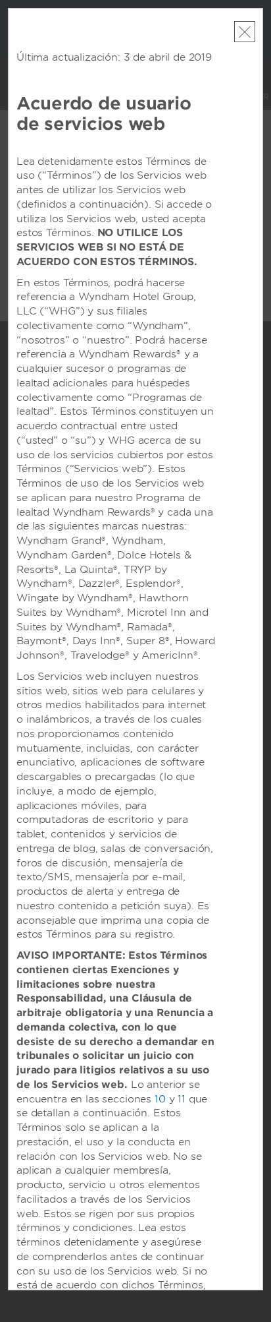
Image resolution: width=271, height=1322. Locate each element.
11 (181, 1099)
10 (160, 1099)
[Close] (244, 31)
